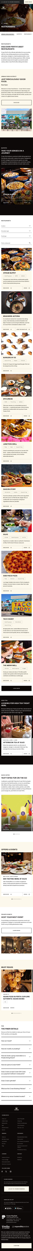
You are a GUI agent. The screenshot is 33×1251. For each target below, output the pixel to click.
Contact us (19, 1157)
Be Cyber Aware (5, 1139)
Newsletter (4, 1141)
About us (4, 1137)
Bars (3, 1125)
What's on (4, 1118)
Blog (3, 1145)
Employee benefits (6, 1161)
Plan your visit (20, 1127)
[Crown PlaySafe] (11, 1217)
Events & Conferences (22, 1123)
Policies (3, 1143)
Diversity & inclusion (6, 1164)
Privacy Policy (25, 1237)
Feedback (19, 1159)
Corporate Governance (22, 1137)
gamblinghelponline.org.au (11, 1222)
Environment (20, 1143)
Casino (3, 1129)
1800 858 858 (16, 1220)
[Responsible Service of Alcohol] (6, 1227)
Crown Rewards (20, 1125)
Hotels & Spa (5, 1121)
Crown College (5, 1159)
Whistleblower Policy (22, 1149)
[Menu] (30, 7)
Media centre (20, 1139)
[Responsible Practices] (20, 1227)
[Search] (26, 7)
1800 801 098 (18, 1219)
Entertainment (5, 1127)
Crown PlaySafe (20, 1118)
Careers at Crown (6, 1157)
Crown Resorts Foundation (23, 1141)
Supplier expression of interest (22, 1146)
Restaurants (4, 1123)
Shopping (19, 1121)
